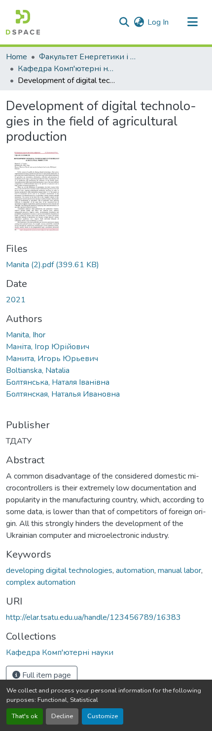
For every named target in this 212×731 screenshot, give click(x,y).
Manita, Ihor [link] (25, 334)
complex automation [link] (40, 582)
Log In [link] (158, 22)
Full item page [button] (45, 675)
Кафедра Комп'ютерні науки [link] (67, 68)
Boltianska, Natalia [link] (38, 370)
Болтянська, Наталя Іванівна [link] (57, 382)
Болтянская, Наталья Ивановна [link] (63, 394)
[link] (106, 265)
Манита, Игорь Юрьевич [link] (52, 358)
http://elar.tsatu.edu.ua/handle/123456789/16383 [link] (93, 617)
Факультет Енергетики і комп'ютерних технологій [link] (88, 56)
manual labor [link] (179, 570)
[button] (23, 22)
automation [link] (135, 570)
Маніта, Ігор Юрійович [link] (47, 346)
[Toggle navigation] (192, 22)
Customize (102, 716)
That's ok (24, 716)
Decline (62, 716)
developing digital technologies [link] (59, 570)
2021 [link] (16, 299)
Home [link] (16, 56)
